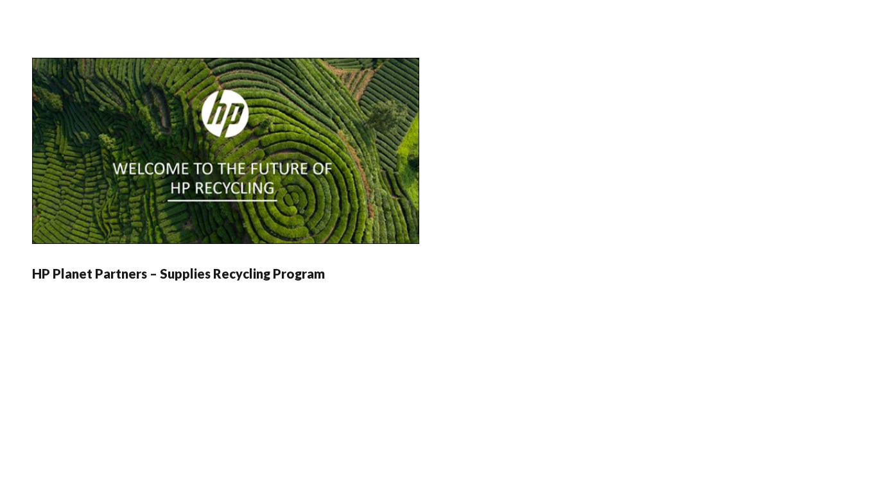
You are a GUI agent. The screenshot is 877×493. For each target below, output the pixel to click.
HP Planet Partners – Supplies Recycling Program (178, 273)
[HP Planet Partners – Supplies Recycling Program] (225, 151)
